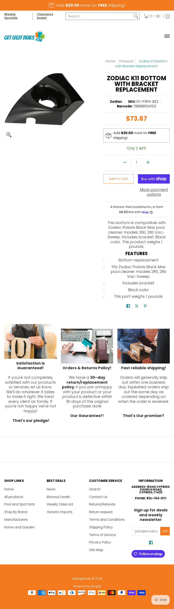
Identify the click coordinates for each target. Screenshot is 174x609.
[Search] (136, 16)
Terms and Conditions (107, 519)
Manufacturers (16, 519)
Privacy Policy (100, 542)
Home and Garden (19, 527)
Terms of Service (102, 534)
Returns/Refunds (102, 504)
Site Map (96, 549)
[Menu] (167, 36)
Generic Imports (59, 511)
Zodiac (116, 101)
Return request (101, 511)
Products (126, 61)
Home (110, 61)
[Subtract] (125, 162)
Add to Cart (118, 178)
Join (165, 531)
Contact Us (98, 496)
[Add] (148, 162)
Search (95, 489)
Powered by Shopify (87, 586)
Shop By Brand (15, 511)
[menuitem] (152, 16)
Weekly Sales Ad (60, 504)
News (51, 489)
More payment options (154, 192)
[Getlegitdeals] (24, 36)
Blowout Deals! (58, 496)
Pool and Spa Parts (19, 504)
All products (13, 496)
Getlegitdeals (81, 579)
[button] (128, 306)
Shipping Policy (101, 527)
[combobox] (99, 16)
